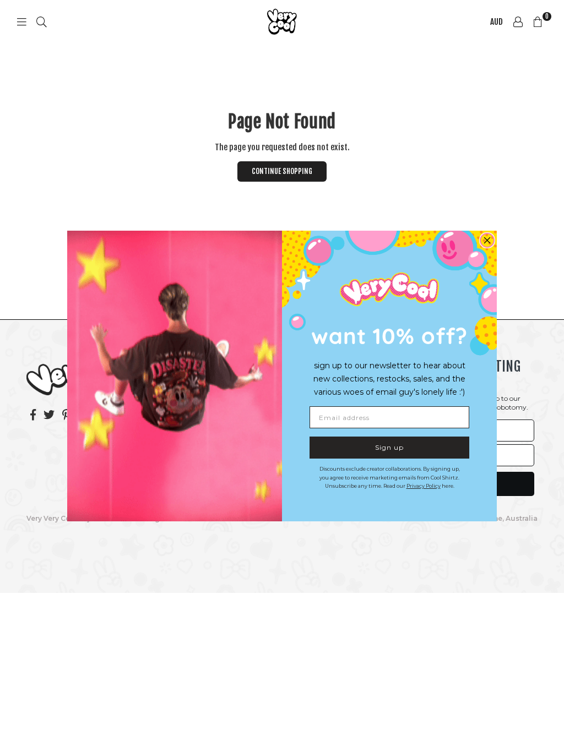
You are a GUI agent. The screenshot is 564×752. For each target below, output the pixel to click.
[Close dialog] (487, 240)
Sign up (389, 447)
